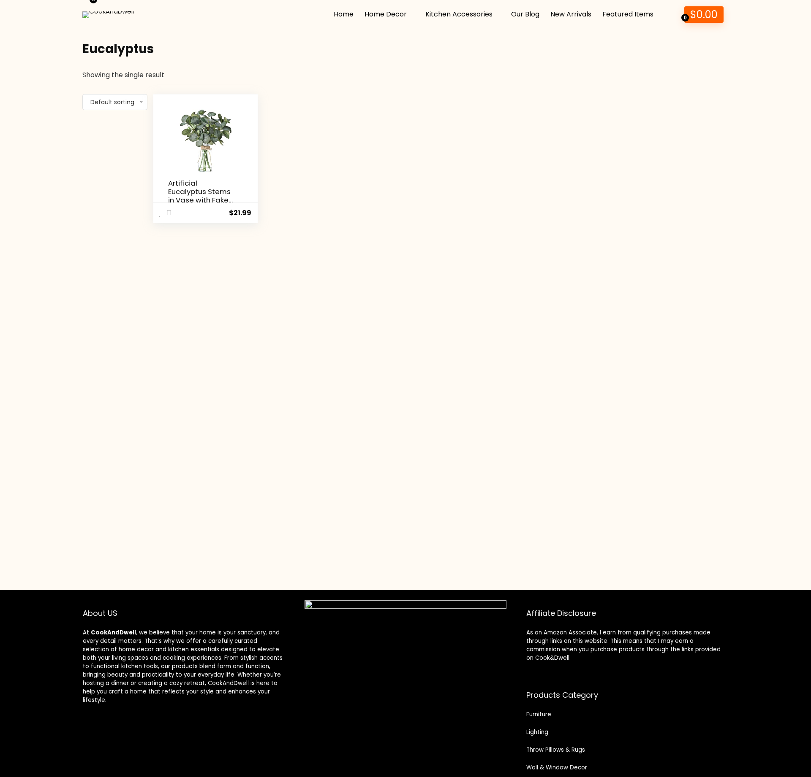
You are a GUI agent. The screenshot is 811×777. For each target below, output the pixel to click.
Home (344, 14)
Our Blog (525, 14)
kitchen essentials (193, 649)
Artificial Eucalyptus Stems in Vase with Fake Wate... (199, 195)
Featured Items (627, 14)
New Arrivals (570, 14)
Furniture (538, 714)
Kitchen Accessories (459, 14)
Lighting (537, 732)
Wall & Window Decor (556, 768)
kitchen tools (139, 666)
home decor (136, 649)
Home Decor (386, 14)
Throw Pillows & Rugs (555, 750)
